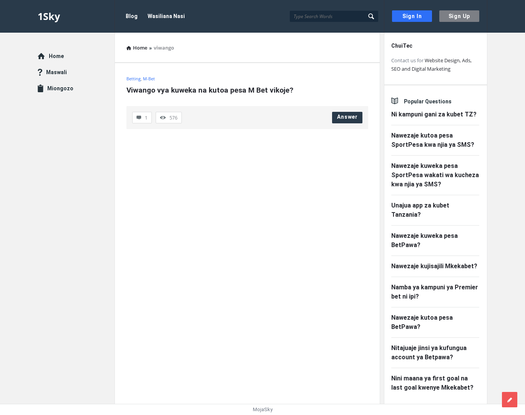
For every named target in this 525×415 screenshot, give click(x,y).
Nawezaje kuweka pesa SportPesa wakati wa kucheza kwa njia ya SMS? (435, 175)
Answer (347, 117)
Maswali (56, 72)
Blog (132, 16)
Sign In (412, 16)
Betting (133, 78)
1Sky (49, 16)
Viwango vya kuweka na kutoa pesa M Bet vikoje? (209, 90)
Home (56, 56)
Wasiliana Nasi (166, 16)
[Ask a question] (509, 399)
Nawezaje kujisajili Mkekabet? (434, 266)
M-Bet (149, 78)
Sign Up (459, 16)
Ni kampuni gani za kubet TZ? (434, 114)
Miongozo (60, 88)
